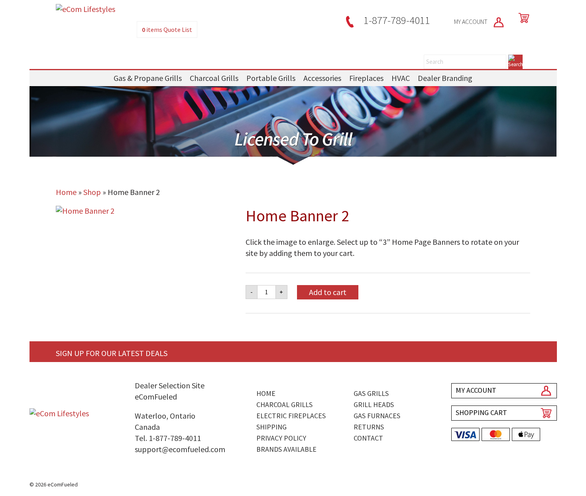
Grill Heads (374, 404)
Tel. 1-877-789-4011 (168, 438)
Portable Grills (270, 78)
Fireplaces (366, 78)
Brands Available (286, 449)
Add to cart (327, 292)
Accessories (322, 78)
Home (66, 192)
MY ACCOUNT (471, 22)
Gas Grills (371, 393)
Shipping (271, 426)
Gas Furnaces (377, 415)
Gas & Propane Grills (148, 78)
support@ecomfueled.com (180, 449)
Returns (369, 426)
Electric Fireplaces (291, 415)
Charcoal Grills (214, 78)
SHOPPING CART (481, 412)
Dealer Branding (445, 78)
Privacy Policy (281, 438)
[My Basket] (522, 18)
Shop (92, 192)
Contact (368, 438)
